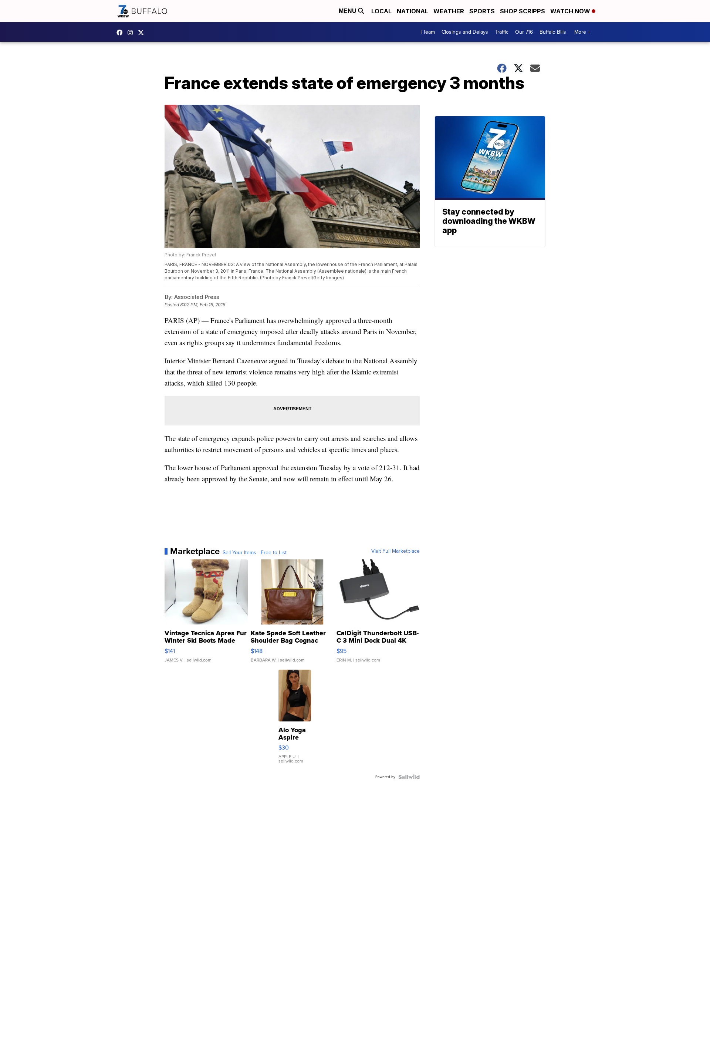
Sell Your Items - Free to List (255, 552)
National (412, 11)
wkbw (132, 33)
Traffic (501, 32)
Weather (448, 11)
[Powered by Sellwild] (409, 777)
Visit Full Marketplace (395, 551)
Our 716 (524, 32)
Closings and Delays (465, 32)
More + (582, 32)
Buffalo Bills (553, 32)
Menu (348, 11)
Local (381, 11)
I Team (427, 32)
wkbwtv (121, 33)
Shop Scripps (522, 11)
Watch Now (571, 11)
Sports (482, 11)
